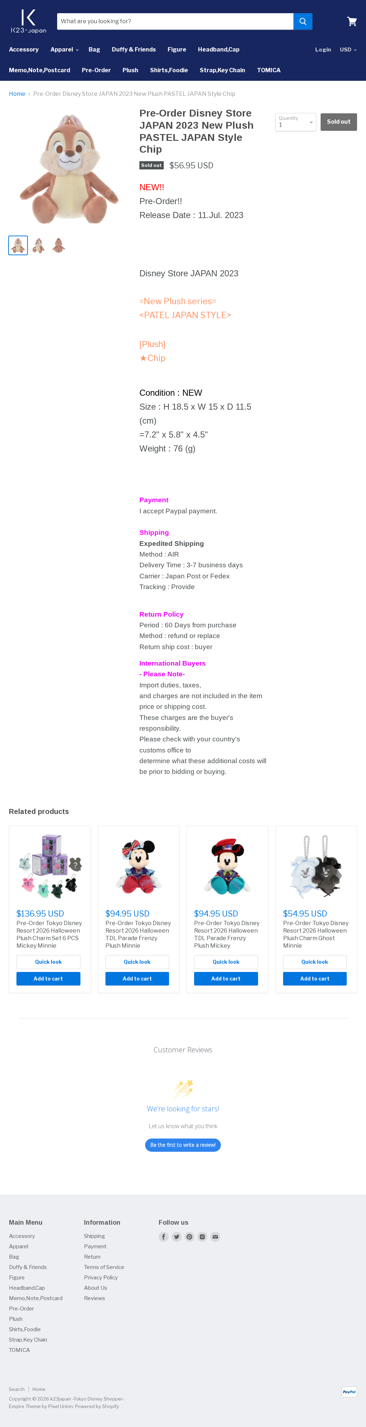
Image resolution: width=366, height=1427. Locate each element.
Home (17, 94)
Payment (95, 1246)
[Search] (302, 21)
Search (17, 1389)
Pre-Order (96, 70)
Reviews (94, 1298)
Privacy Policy (101, 1277)
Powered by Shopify (97, 1406)
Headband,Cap (218, 49)
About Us (95, 1288)
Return (92, 1257)
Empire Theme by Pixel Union (41, 1406)
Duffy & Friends (134, 49)
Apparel (62, 49)
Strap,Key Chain (222, 70)
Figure (177, 49)
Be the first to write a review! (183, 1144)
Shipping (94, 1236)
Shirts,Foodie (169, 70)
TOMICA (269, 70)
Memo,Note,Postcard (39, 70)
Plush (130, 70)
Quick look (48, 962)
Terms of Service (104, 1267)
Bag (94, 49)
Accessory (24, 49)
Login (323, 49)
